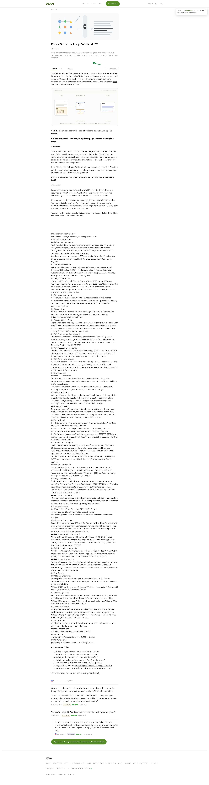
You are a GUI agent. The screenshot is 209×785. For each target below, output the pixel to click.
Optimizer (144, 763)
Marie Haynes (56, 715)
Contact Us (57, 763)
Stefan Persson (56, 704)
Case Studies (98, 763)
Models (127, 763)
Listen (62, 69)
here (109, 79)
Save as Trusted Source (82, 769)
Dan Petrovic (58, 681)
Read (55, 69)
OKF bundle (60, 768)
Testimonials (111, 763)
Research (55, 49)
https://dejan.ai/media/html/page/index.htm (93, 666)
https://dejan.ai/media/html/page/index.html (91, 668)
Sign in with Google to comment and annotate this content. (79, 742)
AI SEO (85, 4)
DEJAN (49, 758)
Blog (101, 4)
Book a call (112, 4)
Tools (135, 763)
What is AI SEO (78, 763)
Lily (98, 673)
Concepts (49, 768)
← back (54, 9)
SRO (93, 4)
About (48, 763)
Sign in (150, 4)
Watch (69, 69)
